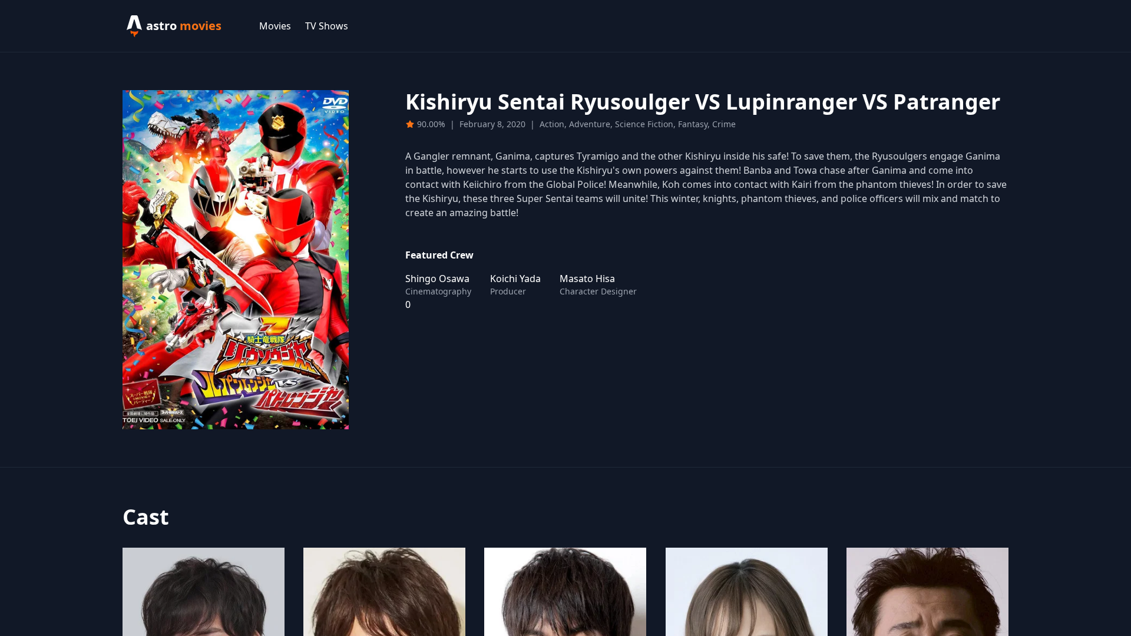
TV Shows (326, 25)
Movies (275, 25)
